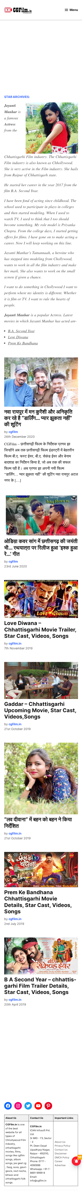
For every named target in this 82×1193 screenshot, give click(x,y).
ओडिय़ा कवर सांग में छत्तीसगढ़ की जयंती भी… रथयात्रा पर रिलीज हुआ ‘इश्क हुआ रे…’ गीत (41, 547)
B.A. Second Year (21, 330)
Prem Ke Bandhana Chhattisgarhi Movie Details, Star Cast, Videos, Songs (38, 902)
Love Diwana (18, 336)
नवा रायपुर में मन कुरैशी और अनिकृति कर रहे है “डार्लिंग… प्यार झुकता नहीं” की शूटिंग (38, 418)
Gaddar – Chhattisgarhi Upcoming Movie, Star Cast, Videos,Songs (40, 710)
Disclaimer (61, 1153)
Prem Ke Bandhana (23, 342)
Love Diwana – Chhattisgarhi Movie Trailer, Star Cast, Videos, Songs (40, 629)
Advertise (60, 1165)
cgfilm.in (15, 643)
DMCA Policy (62, 1157)
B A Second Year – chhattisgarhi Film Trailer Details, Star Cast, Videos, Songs (40, 985)
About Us (60, 1141)
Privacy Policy (62, 1145)
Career (58, 1161)
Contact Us (61, 1149)
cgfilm (13, 432)
